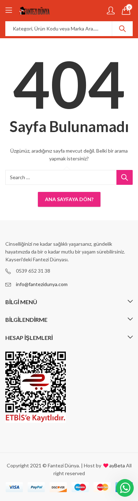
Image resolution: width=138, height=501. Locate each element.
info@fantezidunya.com (42, 284)
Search (122, 28)
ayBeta (116, 465)
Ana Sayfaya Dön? (69, 199)
